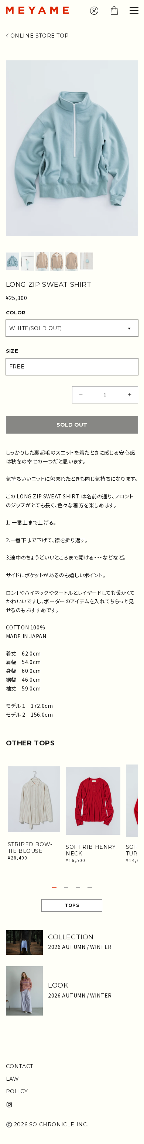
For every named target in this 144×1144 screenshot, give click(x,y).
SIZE (12, 351)
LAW (12, 1079)
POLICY (17, 1091)
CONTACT (19, 1066)
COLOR (16, 312)
